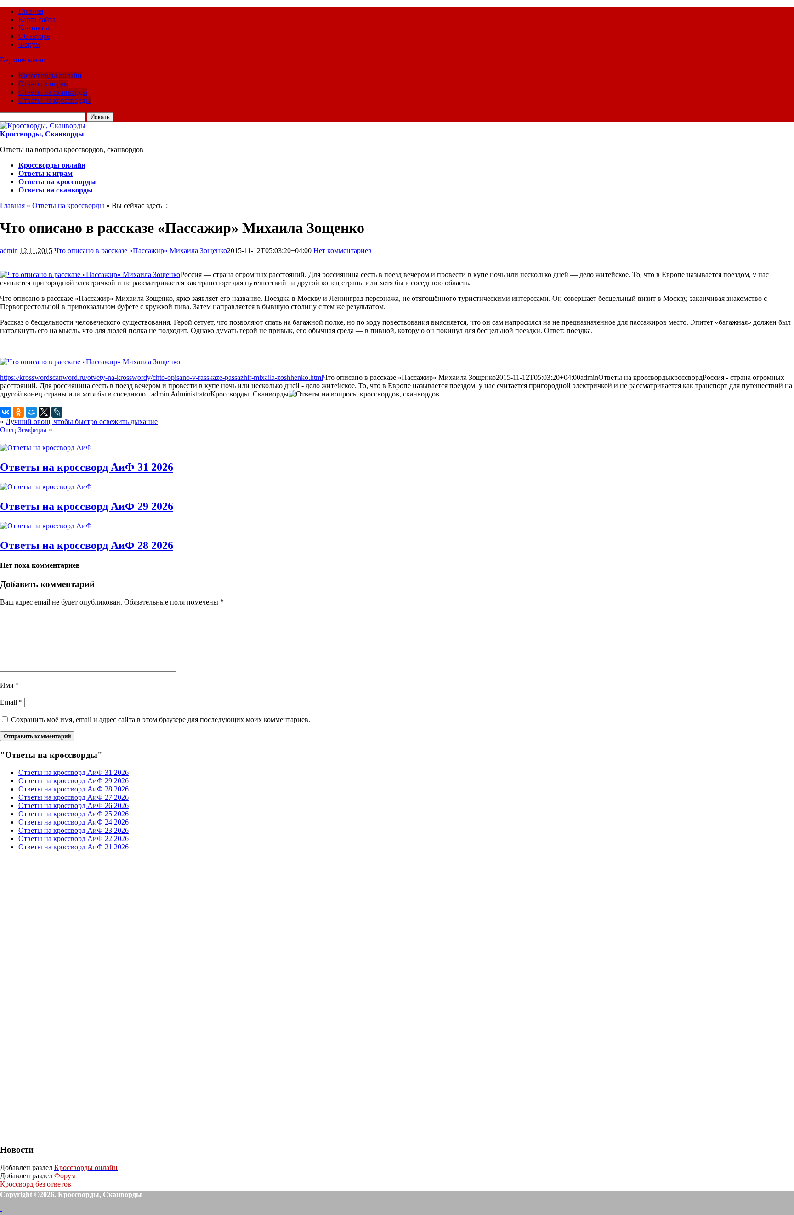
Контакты (33, 28)
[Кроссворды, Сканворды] (42, 126)
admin (9, 250)
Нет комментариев (342, 250)
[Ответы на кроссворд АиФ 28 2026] (46, 526)
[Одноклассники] (18, 412)
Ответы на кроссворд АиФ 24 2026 (73, 822)
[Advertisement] (69, 996)
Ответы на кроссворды (54, 100)
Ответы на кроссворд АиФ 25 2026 (73, 814)
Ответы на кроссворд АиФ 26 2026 (73, 805)
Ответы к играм (43, 84)
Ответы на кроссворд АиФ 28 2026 (86, 545)
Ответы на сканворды (52, 92)
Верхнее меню (22, 60)
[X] (44, 412)
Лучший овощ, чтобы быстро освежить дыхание (82, 421)
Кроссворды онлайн (50, 75)
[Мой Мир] (31, 412)
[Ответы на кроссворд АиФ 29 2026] (46, 487)
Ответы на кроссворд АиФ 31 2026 (86, 467)
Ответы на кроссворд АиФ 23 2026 (73, 830)
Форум (29, 44)
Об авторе (34, 36)
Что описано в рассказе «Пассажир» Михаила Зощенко (140, 250)
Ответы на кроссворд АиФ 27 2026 (73, 797)
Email (11, 702)
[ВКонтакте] (5, 412)
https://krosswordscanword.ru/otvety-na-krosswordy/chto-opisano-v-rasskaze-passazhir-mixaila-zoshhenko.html (161, 377)
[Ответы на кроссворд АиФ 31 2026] (46, 448)
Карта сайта (37, 19)
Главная (30, 11)
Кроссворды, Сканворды (42, 134)
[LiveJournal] (56, 412)
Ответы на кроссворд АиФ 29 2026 (86, 506)
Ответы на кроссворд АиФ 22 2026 (73, 838)
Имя (9, 685)
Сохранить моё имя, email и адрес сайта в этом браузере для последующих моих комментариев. (160, 719)
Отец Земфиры (23, 430)
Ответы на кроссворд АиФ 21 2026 (73, 847)
